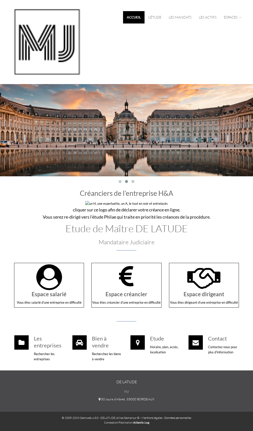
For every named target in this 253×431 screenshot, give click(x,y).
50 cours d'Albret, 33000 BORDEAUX (127, 399)
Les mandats (180, 17)
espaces (231, 17)
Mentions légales (152, 418)
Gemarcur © (132, 418)
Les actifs (207, 17)
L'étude (154, 17)
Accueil (134, 17)
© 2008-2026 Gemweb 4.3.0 (80, 418)
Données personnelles (177, 418)
